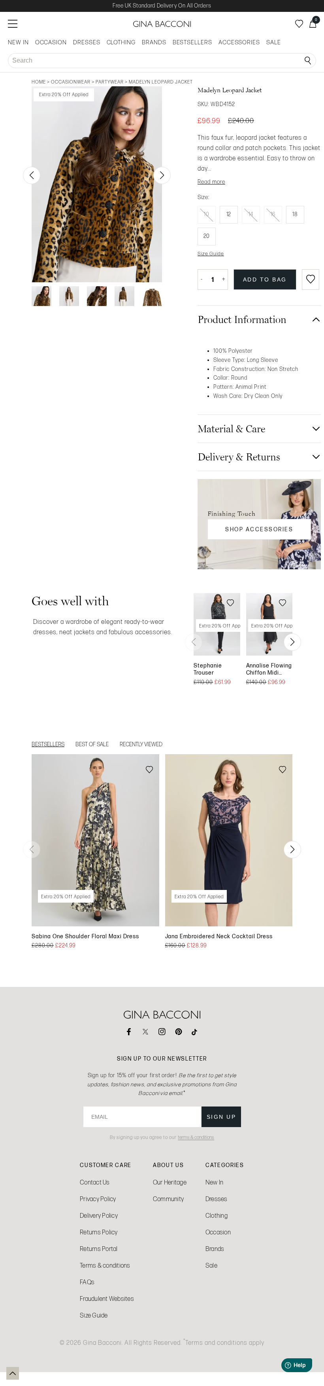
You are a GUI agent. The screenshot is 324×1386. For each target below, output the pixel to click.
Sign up (221, 1117)
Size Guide (94, 1315)
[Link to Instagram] (162, 1031)
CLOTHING (121, 42)
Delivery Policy (99, 1215)
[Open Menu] (12, 24)
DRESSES (86, 42)
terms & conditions (196, 1137)
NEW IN (18, 42)
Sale (211, 1265)
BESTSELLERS (192, 42)
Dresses (216, 1199)
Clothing (216, 1215)
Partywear (110, 82)
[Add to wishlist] (310, 279)
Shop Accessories (259, 529)
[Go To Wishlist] (299, 24)
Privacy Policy (98, 1199)
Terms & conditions (105, 1265)
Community (168, 1199)
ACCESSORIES (239, 42)
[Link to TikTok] (195, 1031)
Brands (214, 1249)
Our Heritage (169, 1182)
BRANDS (154, 42)
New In (214, 1182)
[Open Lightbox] (97, 184)
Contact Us (95, 1182)
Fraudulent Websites (107, 1298)
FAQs (87, 1282)
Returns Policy (99, 1232)
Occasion (218, 1232)
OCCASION (51, 42)
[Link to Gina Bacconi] (162, 24)
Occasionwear (70, 82)
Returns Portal (99, 1249)
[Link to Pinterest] (178, 1031)
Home (39, 82)
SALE (273, 42)
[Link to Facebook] (128, 1031)
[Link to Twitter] (145, 1031)
